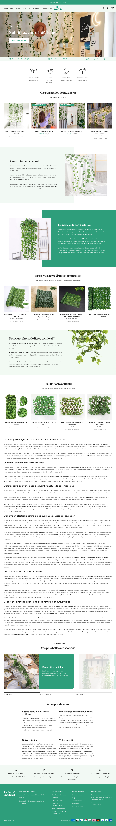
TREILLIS (36, 8)
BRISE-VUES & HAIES (23, 8)
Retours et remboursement (77, 805)
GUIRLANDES (8, 8)
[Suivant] (112, 673)
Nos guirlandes (19, 40)
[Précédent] (112, 668)
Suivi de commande (78, 801)
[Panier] (111, 8)
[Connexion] (107, 8)
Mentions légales (57, 800)
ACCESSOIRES (47, 8)
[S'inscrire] (110, 804)
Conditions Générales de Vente (59, 796)
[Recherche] (104, 8)
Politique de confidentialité (57, 804)
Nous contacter (77, 795)
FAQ (73, 798)
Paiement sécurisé (58, 808)
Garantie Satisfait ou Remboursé (59, 812)
